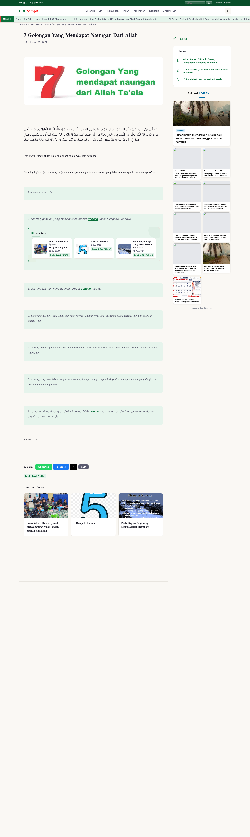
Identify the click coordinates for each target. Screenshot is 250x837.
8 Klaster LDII (170, 11)
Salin (83, 467)
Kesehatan (139, 11)
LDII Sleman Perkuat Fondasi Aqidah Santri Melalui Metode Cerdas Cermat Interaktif (184, 19)
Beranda (90, 11)
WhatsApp (43, 467)
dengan (93, 219)
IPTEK (126, 11)
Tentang (218, 2)
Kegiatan (154, 11)
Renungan (113, 11)
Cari (209, 3)
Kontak (227, 2)
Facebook (61, 467)
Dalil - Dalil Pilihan (39, 24)
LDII (28, 10)
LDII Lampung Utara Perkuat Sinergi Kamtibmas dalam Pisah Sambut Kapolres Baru (89, 19)
